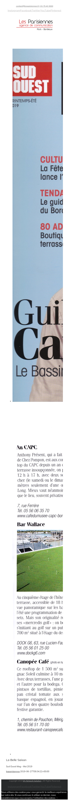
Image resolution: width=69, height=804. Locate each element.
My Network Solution (32, 781)
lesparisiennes (13, 771)
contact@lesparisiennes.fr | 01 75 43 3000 (34, 6)
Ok (57, 798)
